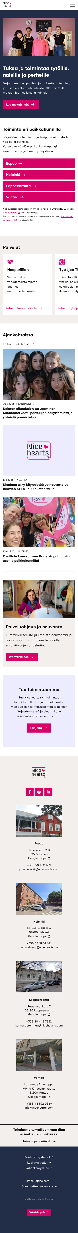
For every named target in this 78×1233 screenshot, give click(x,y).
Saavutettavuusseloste (37, 1186)
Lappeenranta (18, 186)
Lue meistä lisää (18, 104)
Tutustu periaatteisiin (37, 1141)
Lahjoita (36, 728)
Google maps (39, 858)
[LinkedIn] (48, 792)
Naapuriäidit (11, 212)
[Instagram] (39, 792)
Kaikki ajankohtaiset (16, 344)
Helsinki (13, 174)
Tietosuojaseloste (37, 1181)
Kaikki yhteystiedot (37, 1157)
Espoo (11, 163)
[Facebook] (30, 792)
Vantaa (12, 197)
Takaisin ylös (37, 1212)
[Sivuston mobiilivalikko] (73, 5)
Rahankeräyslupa (37, 1168)
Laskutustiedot (37, 1162)
